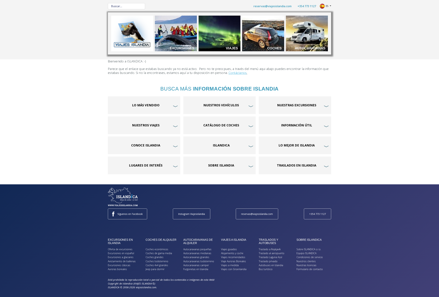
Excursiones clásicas (119, 265)
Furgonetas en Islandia (195, 269)
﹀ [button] (176, 99)
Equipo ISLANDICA (306, 253)
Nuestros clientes (306, 261)
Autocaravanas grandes (196, 257)
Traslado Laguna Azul (270, 257)
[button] (431, 289)
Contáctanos (238, 73)
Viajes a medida (230, 265)
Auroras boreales (117, 269)
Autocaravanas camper (196, 265)
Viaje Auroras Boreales (233, 261)
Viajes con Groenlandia (233, 269)
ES (327, 6)
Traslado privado (268, 261)
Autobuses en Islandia (271, 265)
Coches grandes (154, 257)
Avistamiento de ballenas (122, 261)
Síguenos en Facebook (130, 214)
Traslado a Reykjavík (270, 249)
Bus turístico (265, 269)
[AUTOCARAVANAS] (307, 33)
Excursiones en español (121, 253)
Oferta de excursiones (120, 249)
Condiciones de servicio (309, 257)
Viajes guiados (229, 249)
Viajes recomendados (233, 257)
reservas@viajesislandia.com (272, 6)
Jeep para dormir (155, 269)
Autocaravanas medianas (197, 253)
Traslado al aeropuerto (271, 253)
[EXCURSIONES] (176, 33)
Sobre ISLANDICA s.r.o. (308, 249)
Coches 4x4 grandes (157, 265)
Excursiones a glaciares (120, 257)
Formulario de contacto (309, 269)
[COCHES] (263, 33)
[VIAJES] (220, 33)
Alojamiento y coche (232, 253)
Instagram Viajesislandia (191, 214)
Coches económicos (157, 249)
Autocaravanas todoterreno (198, 261)
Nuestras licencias (306, 265)
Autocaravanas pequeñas (197, 249)
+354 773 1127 (307, 6)
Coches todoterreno (157, 261)
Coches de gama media (159, 253)
